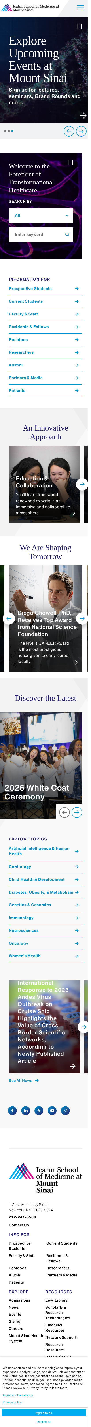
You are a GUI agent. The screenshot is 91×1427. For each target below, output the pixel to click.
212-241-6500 (22, 1217)
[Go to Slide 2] (9, 131)
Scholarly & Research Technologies (58, 1312)
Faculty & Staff (22, 1255)
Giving (15, 1321)
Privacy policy (12, 1402)
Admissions (19, 1300)
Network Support (61, 1337)
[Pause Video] (79, 27)
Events (15, 1314)
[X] (38, 1110)
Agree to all (44, 1413)
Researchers (58, 1268)
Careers (16, 1328)
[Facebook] (12, 1110)
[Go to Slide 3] (12, 131)
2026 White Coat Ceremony (36, 792)
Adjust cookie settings (18, 1395)
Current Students (62, 1243)
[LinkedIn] (25, 1110)
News (14, 1307)
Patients (16, 1282)
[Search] (67, 234)
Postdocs (17, 1268)
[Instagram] (65, 1110)
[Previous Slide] (69, 131)
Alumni (15, 1275)
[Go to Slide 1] (5, 131)
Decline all (44, 1421)
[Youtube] (52, 1110)
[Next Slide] (81, 131)
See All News (20, 1080)
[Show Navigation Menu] (80, 8)
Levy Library (57, 1300)
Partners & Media (61, 1275)
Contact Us (19, 1225)
